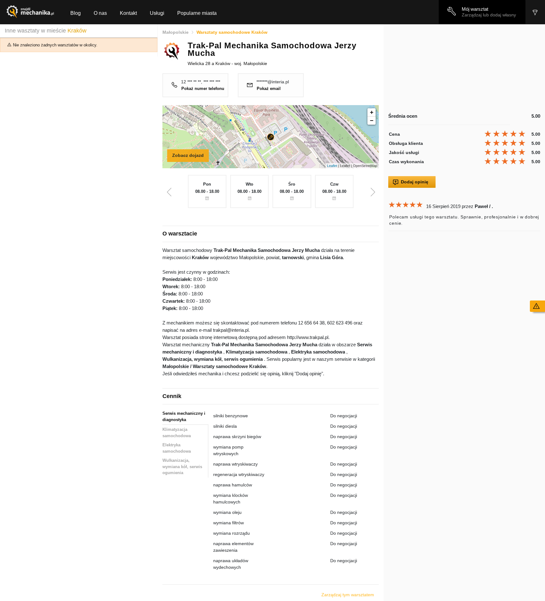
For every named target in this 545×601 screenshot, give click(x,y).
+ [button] (371, 112)
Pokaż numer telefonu (202, 88)
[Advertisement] (464, 68)
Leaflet (332, 166)
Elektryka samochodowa (176, 448)
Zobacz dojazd (188, 155)
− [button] (371, 120)
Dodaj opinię (414, 181)
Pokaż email (269, 88)
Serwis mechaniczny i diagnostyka (183, 416)
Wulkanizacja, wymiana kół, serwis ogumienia (182, 466)
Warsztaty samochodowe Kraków (231, 32)
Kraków (76, 30)
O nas (100, 13)
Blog (75, 13)
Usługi (157, 13)
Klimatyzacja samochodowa (176, 432)
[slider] (505, 134)
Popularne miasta (197, 13)
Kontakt (128, 13)
